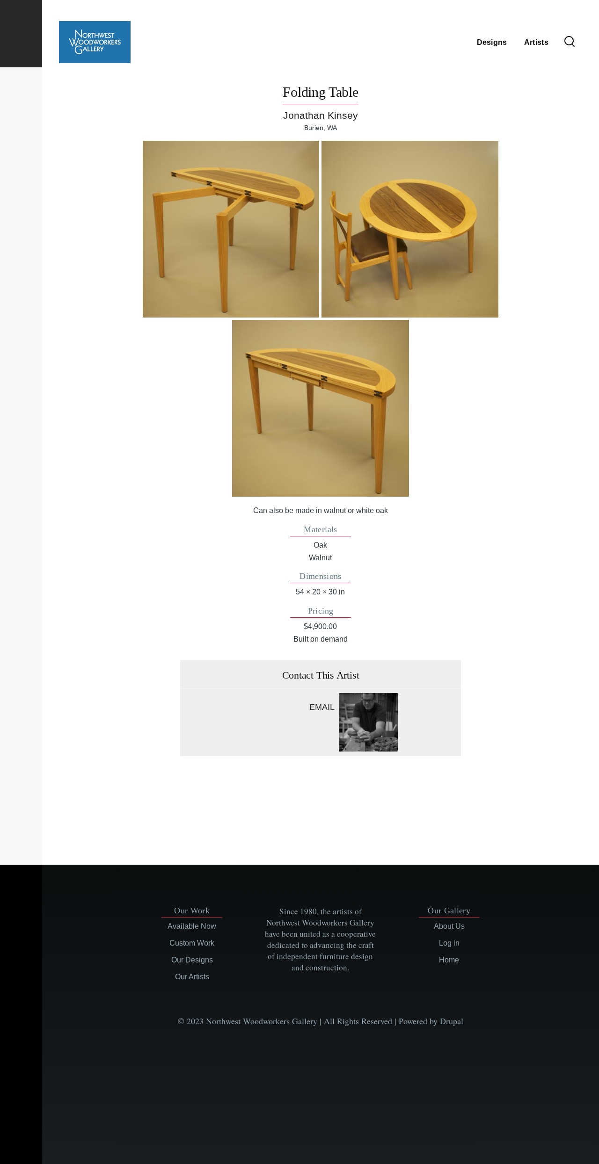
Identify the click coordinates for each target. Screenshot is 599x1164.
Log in (449, 943)
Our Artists (192, 977)
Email (322, 707)
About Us (449, 926)
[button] (231, 229)
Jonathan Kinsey (320, 115)
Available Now (192, 926)
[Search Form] (569, 42)
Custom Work (191, 943)
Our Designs (192, 960)
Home (449, 960)
